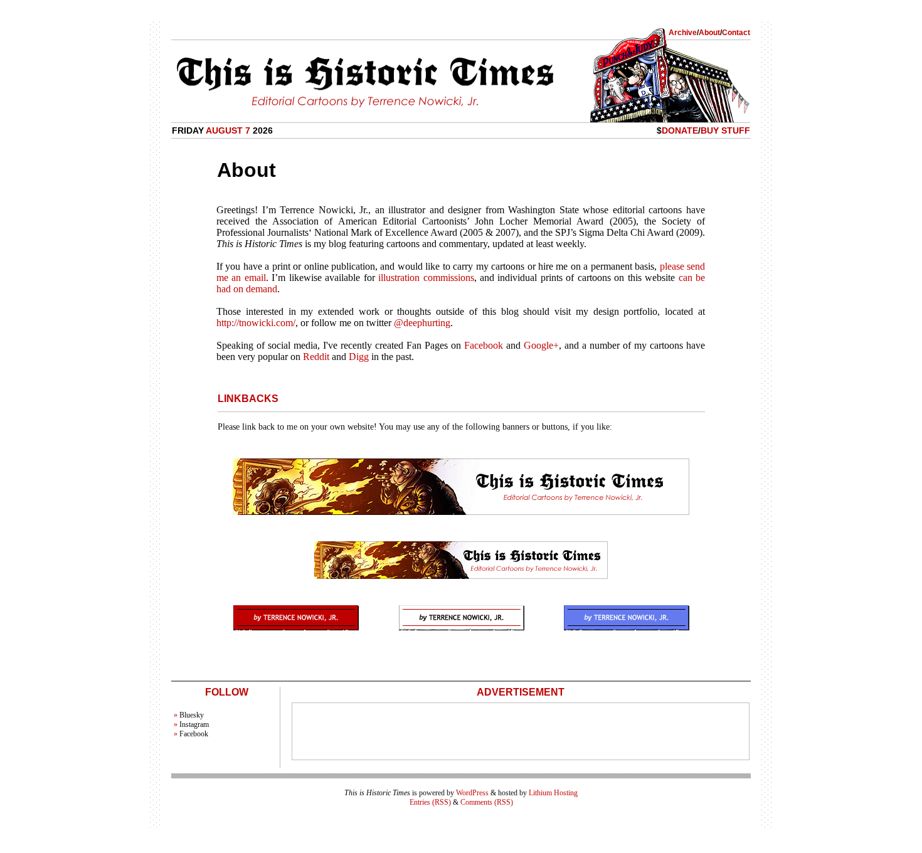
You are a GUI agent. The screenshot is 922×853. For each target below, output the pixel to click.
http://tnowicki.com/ (255, 322)
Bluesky (191, 715)
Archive (683, 32)
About (709, 32)
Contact (736, 32)
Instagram (194, 724)
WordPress (472, 792)
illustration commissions (426, 277)
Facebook (483, 345)
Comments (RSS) (486, 802)
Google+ (541, 345)
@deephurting (422, 322)
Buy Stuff (725, 130)
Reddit (316, 356)
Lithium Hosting (553, 792)
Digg (359, 356)
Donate (680, 130)
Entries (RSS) (430, 802)
